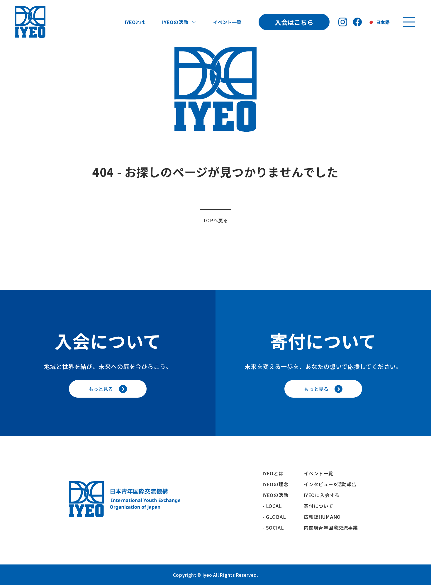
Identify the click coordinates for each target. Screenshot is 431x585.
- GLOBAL (274, 516)
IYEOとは (135, 22)
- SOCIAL (273, 527)
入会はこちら (294, 22)
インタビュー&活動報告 (330, 484)
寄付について (321, 505)
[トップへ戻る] (30, 22)
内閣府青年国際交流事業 (331, 527)
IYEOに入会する (324, 494)
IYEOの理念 (275, 484)
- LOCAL (272, 505)
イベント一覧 (227, 22)
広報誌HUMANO (322, 516)
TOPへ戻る (215, 220)
